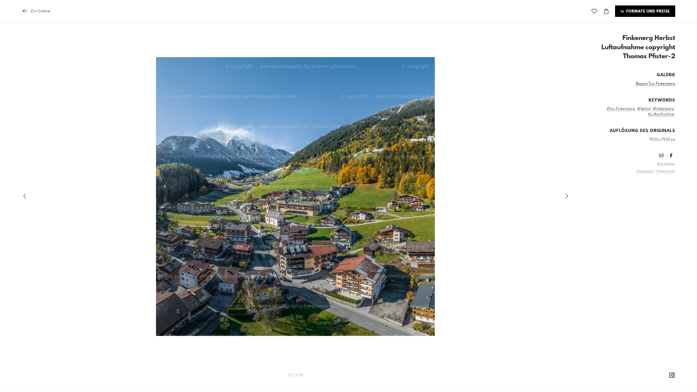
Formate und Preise (647, 11)
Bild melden (666, 164)
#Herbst (644, 109)
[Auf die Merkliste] (594, 11)
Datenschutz (665, 171)
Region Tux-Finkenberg (655, 84)
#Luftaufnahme (661, 114)
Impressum (644, 171)
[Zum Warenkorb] (606, 11)
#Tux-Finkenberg (621, 109)
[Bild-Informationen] (672, 375)
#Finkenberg (663, 109)
